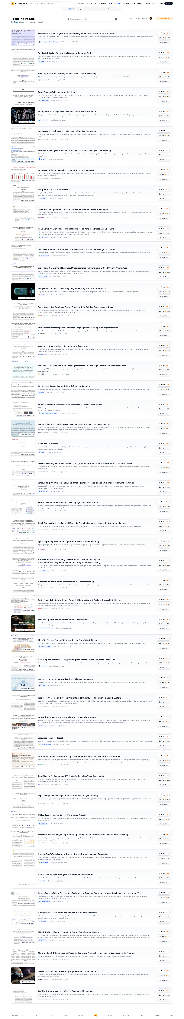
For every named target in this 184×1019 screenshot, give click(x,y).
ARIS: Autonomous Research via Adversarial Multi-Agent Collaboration (70, 404)
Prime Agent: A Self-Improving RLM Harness (58, 92)
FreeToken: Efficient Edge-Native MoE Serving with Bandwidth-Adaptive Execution (76, 33)
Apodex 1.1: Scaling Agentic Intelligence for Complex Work (64, 53)
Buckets (115, 3)
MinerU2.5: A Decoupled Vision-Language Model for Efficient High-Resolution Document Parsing (82, 365)
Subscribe (111, 9)
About (66, 1015)
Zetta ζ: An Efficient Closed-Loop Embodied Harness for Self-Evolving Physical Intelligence (79, 600)
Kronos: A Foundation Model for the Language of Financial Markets (68, 502)
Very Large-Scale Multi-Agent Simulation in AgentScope (63, 346)
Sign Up (168, 3)
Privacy (51, 1015)
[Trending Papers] (151, 18)
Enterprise (138, 3)
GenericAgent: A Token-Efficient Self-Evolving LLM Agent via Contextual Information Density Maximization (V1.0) (90, 893)
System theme (19, 1015)
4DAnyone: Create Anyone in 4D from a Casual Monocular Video (67, 111)
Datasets (92, 3)
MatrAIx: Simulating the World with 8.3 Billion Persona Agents (66, 679)
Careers (81, 1015)
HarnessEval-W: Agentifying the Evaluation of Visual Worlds (65, 874)
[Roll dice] (116, 19)
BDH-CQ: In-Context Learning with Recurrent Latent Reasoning (67, 73)
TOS (37, 1015)
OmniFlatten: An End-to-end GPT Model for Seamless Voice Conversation (71, 776)
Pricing (147, 3)
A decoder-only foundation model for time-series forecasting (66, 581)
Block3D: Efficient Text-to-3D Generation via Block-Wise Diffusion (67, 640)
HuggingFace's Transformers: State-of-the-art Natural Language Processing (73, 854)
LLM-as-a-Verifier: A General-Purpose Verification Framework (66, 170)
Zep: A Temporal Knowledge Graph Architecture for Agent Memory (68, 795)
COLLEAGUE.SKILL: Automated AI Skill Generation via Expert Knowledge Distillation (76, 249)
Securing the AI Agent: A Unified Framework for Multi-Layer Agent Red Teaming (74, 150)
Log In (160, 3)
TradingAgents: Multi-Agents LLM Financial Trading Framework (67, 131)
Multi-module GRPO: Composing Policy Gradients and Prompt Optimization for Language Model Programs (87, 952)
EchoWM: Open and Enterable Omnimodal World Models (63, 619)
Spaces (103, 3)
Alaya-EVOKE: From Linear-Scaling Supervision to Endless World (67, 971)
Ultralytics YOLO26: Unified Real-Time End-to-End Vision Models (67, 912)
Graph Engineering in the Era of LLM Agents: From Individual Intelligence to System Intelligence (82, 523)
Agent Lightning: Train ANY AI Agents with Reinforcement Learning (68, 541)
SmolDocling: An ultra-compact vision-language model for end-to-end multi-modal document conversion (86, 482)
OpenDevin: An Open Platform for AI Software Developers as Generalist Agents (74, 209)
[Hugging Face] (95, 1015)
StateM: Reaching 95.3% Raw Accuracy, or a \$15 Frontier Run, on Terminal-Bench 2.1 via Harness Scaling (86, 463)
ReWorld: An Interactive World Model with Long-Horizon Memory (67, 717)
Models (81, 3)
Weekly (137, 18)
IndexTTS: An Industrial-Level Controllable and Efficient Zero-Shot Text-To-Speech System (79, 697)
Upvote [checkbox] (164, 33)
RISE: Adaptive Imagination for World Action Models (62, 815)
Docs (127, 3)
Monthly (144, 18)
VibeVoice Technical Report (50, 737)
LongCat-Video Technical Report (53, 189)
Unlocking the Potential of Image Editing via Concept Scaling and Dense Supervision (76, 659)
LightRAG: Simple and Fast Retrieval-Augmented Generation (65, 990)
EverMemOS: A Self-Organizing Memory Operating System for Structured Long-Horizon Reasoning (83, 834)
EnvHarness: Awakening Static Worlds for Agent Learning (64, 386)
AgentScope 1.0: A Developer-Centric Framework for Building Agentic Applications (75, 307)
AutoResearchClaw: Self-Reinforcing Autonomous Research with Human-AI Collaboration (79, 756)
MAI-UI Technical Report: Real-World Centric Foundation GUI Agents (69, 932)
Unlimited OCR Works (48, 443)
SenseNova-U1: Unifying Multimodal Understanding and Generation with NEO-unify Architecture (82, 267)
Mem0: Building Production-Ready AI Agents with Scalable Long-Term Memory (74, 424)
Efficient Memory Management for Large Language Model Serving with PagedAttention (78, 327)
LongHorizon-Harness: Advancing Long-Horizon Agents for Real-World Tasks (73, 288)
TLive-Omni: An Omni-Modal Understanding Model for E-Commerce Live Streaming (76, 228)
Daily (131, 18)
